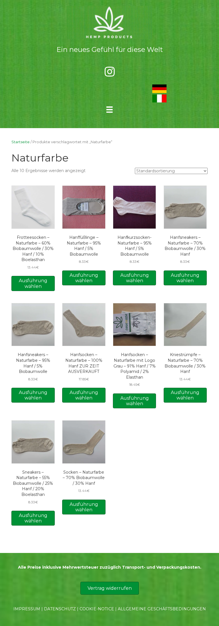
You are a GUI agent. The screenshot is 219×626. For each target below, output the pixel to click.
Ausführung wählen (33, 283)
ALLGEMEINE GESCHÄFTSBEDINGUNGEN (162, 608)
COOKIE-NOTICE (97, 608)
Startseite (20, 142)
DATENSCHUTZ (60, 608)
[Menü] (109, 109)
